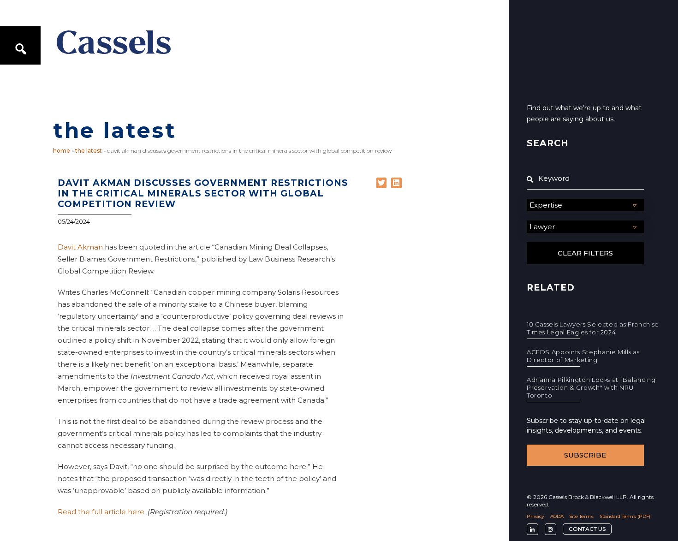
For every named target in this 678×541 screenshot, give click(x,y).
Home (61, 150)
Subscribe (585, 455)
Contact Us (587, 528)
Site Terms (581, 516)
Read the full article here (101, 511)
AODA (557, 516)
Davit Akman (80, 247)
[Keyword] (585, 178)
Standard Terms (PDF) (625, 516)
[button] (381, 183)
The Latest (88, 150)
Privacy (535, 516)
